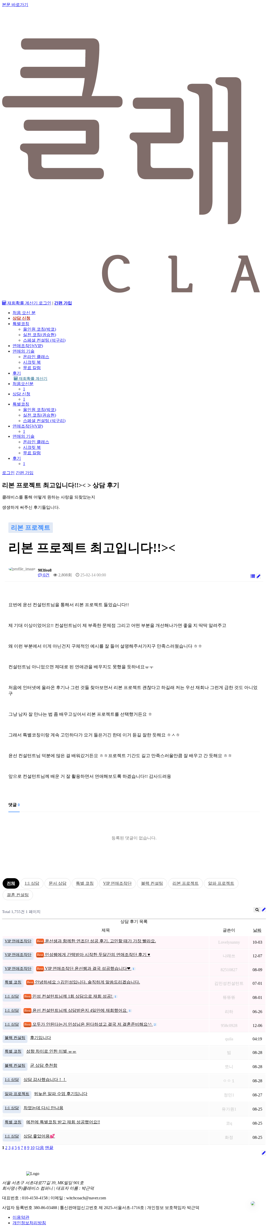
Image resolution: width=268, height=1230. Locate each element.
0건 (45, 575)
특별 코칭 (85, 883)
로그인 (45, 303)
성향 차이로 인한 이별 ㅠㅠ (51, 1051)
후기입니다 (40, 1037)
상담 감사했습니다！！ (45, 1079)
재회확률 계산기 (32, 378)
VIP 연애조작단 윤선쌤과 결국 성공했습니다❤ (84, 968)
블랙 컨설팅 (152, 883)
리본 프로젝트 (185, 883)
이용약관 (21, 1217)
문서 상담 (57, 883)
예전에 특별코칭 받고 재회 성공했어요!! (63, 1122)
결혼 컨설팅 (18, 895)
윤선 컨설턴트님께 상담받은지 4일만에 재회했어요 (76, 1010)
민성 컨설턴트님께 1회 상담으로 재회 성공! (68, 996)
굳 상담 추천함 (43, 1065)
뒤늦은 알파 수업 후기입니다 (60, 1093)
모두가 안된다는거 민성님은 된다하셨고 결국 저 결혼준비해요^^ (88, 1024)
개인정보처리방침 (29, 1223)
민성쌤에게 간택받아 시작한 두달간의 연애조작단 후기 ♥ (93, 954)
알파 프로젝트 (221, 883)
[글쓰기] (258, 576)
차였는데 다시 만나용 (43, 1108)
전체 (11, 883)
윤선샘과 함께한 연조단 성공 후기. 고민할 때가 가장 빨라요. (96, 941)
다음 (40, 1147)
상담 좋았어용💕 (39, 1136)
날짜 (257, 930)
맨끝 (49, 1147)
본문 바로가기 (15, 4)
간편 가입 (25, 473)
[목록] (252, 576)
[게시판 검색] (257, 909)
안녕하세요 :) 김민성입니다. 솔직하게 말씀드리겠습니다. (83, 982)
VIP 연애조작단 (117, 883)
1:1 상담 (32, 883)
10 (32, 1147)
